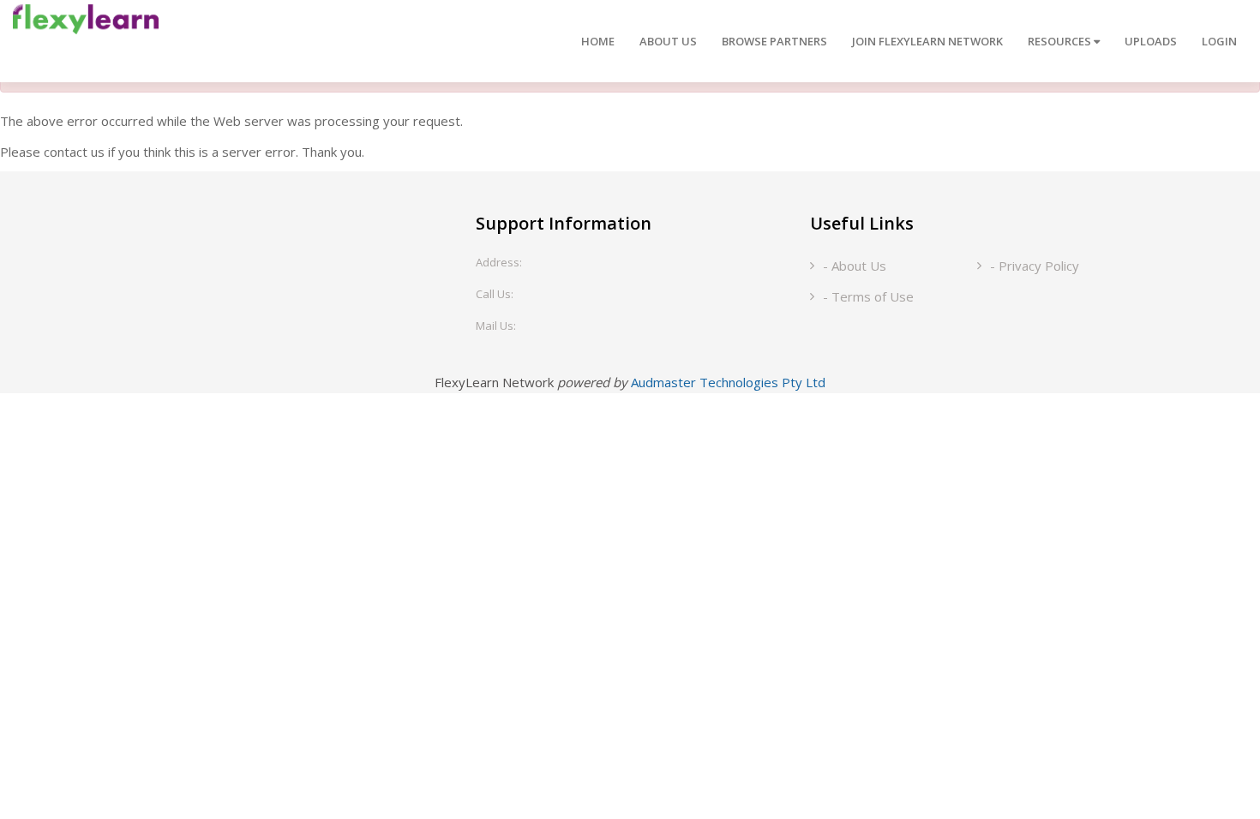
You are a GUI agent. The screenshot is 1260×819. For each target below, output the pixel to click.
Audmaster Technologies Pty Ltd (728, 382)
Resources (1061, 41)
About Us (668, 41)
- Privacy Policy (1034, 265)
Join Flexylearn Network (927, 41)
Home (598, 41)
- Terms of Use (868, 296)
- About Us (854, 265)
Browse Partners (774, 41)
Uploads (1151, 41)
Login (1219, 41)
